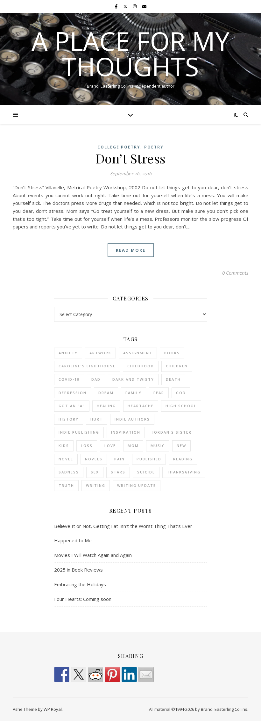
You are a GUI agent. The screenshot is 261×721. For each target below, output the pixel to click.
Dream (106, 392)
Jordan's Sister (172, 432)
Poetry (154, 147)
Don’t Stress (130, 158)
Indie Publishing (79, 432)
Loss (87, 445)
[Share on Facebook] (61, 674)
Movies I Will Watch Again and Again (93, 555)
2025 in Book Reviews (78, 569)
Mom (133, 445)
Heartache (141, 405)
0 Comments (235, 273)
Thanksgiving (184, 472)
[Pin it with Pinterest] (112, 674)
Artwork (100, 352)
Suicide (146, 472)
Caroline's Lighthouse (87, 366)
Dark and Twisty (133, 379)
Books (172, 352)
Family (133, 392)
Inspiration (125, 432)
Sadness (69, 472)
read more (130, 250)
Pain (119, 459)
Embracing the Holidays (80, 584)
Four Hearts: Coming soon (82, 599)
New (181, 445)
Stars (118, 472)
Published (149, 459)
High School (181, 405)
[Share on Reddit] (95, 674)
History (69, 419)
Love (110, 445)
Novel (66, 459)
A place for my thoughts (130, 53)
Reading (183, 459)
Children (177, 366)
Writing (95, 485)
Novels (93, 459)
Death (173, 379)
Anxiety (68, 352)
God (181, 392)
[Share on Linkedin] (129, 674)
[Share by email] (146, 674)
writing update (136, 485)
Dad (96, 379)
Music (158, 445)
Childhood (140, 366)
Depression (73, 392)
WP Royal (53, 709)
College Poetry (118, 147)
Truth (66, 485)
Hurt (96, 419)
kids (64, 445)
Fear (158, 392)
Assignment (137, 352)
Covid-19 (69, 379)
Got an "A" (72, 405)
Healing (106, 405)
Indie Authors (132, 419)
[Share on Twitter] (78, 674)
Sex (95, 472)
